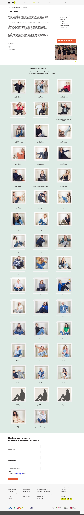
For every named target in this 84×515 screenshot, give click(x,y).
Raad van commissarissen (64, 36)
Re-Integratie (41, 2)
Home (9, 7)
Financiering (62, 29)
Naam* (9, 444)
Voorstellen (62, 21)
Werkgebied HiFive (63, 27)
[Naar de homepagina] (12, 3)
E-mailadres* (11, 455)
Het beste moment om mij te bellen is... (15, 466)
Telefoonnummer (11, 449)
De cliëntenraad (63, 33)
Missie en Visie (62, 19)
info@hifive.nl (63, 494)
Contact (66, 2)
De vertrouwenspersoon (64, 31)
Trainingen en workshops (54, 2)
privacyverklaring (19, 473)
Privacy (9, 471)
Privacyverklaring (70, 512)
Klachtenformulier (40, 498)
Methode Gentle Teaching (64, 25)
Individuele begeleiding (28, 2)
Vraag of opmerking (12, 460)
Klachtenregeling (40, 496)
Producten (10, 496)
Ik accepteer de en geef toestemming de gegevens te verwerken (18, 474)
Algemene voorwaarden (61, 512)
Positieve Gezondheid (64, 23)
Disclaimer (10, 498)
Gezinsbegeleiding (63, 17)
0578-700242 (63, 493)
